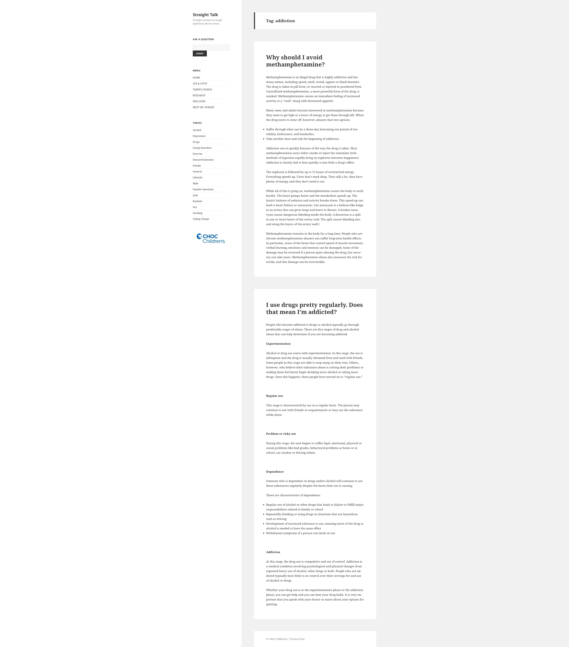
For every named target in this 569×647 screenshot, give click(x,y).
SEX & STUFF (200, 83)
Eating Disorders (202, 147)
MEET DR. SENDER (203, 107)
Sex (195, 207)
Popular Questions (203, 189)
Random (197, 201)
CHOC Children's (278, 639)
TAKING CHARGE (202, 89)
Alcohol (197, 130)
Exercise (197, 153)
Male (195, 183)
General (197, 171)
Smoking (198, 213)
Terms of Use (297, 639)
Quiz (195, 195)
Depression (199, 136)
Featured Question (203, 159)
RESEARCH (199, 95)
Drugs (196, 142)
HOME (196, 77)
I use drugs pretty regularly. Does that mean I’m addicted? (314, 308)
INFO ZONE (199, 101)
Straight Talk (205, 14)
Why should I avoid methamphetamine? (295, 60)
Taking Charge (201, 219)
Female (197, 165)
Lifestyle (198, 177)
